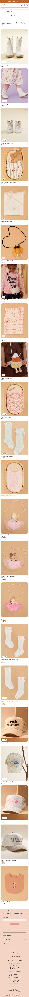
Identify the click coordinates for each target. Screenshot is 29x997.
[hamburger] (1, 5)
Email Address (6, 917)
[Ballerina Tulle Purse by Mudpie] (14, 516)
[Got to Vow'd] (14, 974)
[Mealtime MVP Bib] (14, 883)
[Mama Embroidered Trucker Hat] (14, 842)
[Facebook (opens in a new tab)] (13, 953)
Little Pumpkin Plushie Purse (8, 260)
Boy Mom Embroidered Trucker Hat (9, 782)
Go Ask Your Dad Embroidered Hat (9, 742)
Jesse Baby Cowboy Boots (7, 143)
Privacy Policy (17, 994)
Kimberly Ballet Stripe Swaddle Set (9, 495)
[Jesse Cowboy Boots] (14, 46)
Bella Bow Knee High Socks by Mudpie (9, 659)
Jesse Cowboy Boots (6, 65)
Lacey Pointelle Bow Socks (7, 456)
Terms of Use (10, 994)
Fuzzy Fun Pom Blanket (6, 221)
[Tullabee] (14, 989)
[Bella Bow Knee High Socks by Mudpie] (14, 641)
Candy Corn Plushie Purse (7, 378)
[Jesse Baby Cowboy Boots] (14, 125)
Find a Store (22, 23)
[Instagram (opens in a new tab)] (11, 953)
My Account (6, 931)
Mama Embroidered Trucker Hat (8, 860)
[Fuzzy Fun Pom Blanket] (14, 203)
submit (14, 924)
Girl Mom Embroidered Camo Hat (9, 821)
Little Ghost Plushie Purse (7, 300)
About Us (5, 943)
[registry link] (24, 5)
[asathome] (14, 967)
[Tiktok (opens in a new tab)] (17, 953)
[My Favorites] (26, 31)
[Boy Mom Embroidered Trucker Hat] (14, 763)
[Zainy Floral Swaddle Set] (14, 399)
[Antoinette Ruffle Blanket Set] (14, 320)
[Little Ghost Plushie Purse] (14, 281)
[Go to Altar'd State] (14, 960)
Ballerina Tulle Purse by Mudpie (8, 534)
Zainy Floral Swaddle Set (7, 417)
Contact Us (6, 939)
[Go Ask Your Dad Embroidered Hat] (14, 724)
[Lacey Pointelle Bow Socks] (14, 438)
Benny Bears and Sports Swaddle (8, 182)
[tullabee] (6, 4)
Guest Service (7, 935)
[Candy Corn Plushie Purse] (14, 359)
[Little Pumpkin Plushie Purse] (14, 242)
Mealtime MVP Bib (5, 901)
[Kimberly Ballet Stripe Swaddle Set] (14, 477)
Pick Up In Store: (23, 22)
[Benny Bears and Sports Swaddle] (14, 164)
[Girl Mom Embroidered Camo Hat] (14, 802)
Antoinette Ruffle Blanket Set (8, 339)
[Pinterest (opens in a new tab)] (15, 953)
